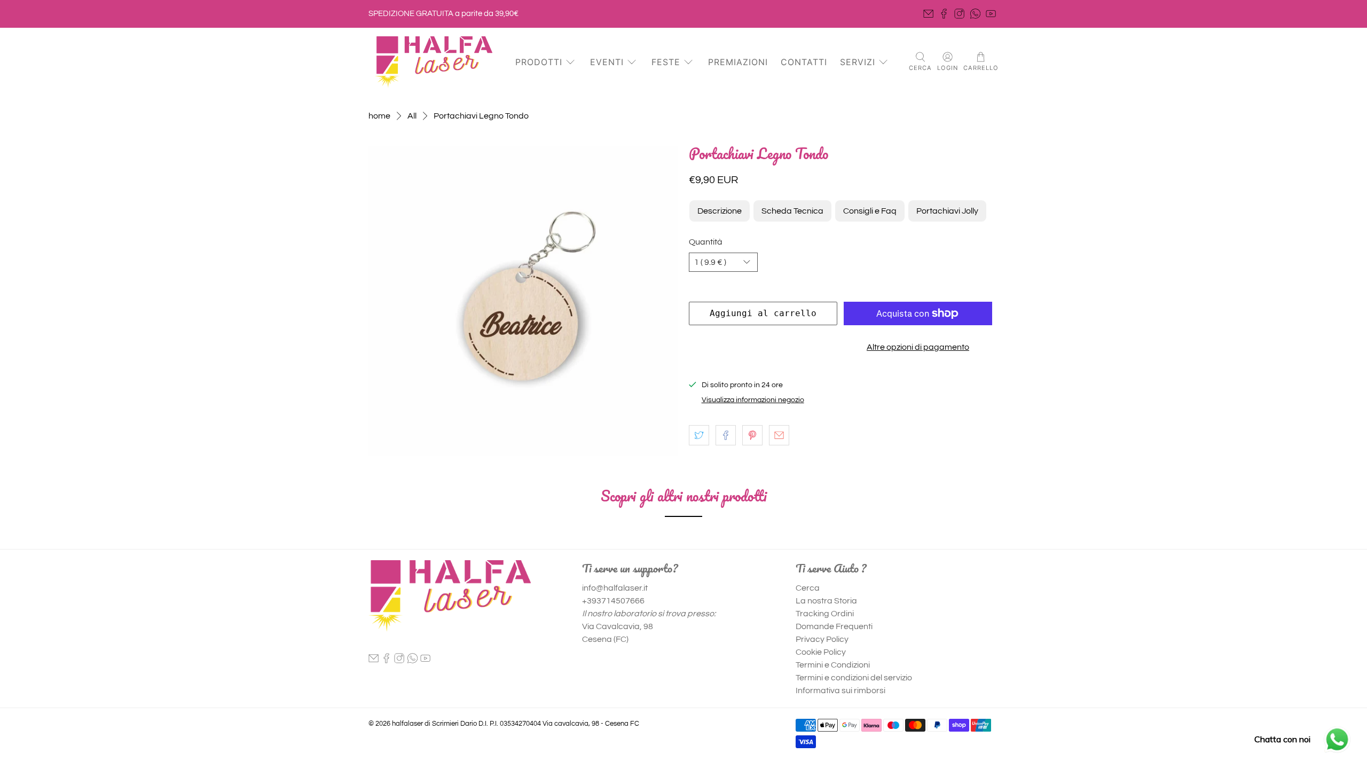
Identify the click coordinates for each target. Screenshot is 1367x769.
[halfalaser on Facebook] (944, 14)
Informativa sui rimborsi (840, 690)
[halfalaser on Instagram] (959, 14)
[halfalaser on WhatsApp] (975, 14)
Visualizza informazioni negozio (753, 400)
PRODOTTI (538, 62)
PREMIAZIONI (738, 62)
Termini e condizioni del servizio (854, 677)
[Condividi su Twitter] (699, 435)
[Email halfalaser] (928, 14)
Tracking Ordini (825, 613)
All (412, 116)
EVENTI (607, 62)
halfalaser (407, 723)
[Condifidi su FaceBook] (726, 435)
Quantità (705, 242)
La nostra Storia (826, 601)
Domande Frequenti (834, 626)
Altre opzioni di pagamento (918, 347)
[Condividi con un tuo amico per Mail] (779, 435)
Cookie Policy (821, 652)
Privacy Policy (822, 639)
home (379, 116)
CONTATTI (804, 62)
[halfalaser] (433, 62)
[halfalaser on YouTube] (991, 14)
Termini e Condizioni (833, 665)
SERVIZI (857, 62)
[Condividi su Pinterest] (752, 435)
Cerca (808, 588)
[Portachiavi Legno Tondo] (523, 301)
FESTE (665, 62)
